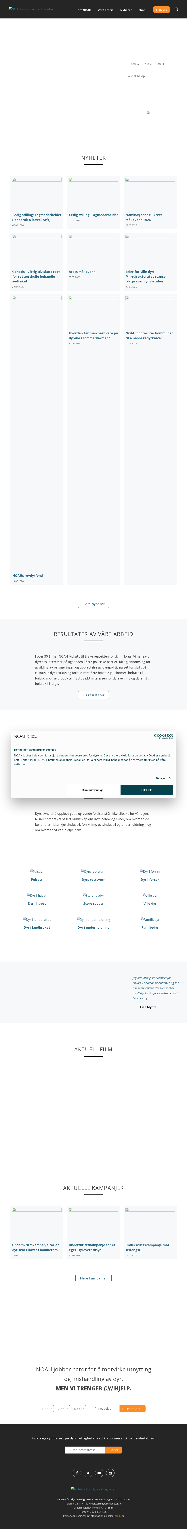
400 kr (161, 64)
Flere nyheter (94, 603)
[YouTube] (99, 1473)
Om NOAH (84, 10)
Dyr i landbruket (37, 927)
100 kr (135, 64)
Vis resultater (93, 695)
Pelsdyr (37, 879)
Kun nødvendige (92, 789)
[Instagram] (110, 1473)
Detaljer (161, 778)
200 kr (148, 64)
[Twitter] (88, 1473)
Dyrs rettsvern (93, 879)
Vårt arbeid (106, 10)
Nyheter (126, 10)
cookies (119, 1515)
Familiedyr (150, 927)
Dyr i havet (37, 903)
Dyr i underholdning (93, 927)
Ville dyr (150, 903)
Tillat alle (146, 789)
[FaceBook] (77, 1473)
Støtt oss (161, 9)
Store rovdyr (93, 903)
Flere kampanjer (93, 1278)
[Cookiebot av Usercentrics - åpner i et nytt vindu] (157, 736)
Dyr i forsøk (150, 879)
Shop (142, 10)
